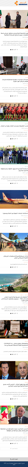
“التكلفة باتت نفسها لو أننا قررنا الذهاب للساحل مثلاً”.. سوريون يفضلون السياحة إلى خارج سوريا (14, 299)
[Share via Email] (10, 50)
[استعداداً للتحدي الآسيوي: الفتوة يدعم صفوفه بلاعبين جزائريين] (14, 154)
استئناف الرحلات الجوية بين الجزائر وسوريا (15, 213)
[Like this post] (17, 50)
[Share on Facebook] (15, 50)
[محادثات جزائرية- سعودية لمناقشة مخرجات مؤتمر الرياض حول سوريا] (14, 65)
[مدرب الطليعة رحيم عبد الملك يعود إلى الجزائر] (14, 112)
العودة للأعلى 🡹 (14, 459)
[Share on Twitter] (14, 50)
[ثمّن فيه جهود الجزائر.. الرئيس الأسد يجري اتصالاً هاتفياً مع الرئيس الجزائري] (14, 370)
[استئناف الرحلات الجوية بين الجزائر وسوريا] (14, 199)
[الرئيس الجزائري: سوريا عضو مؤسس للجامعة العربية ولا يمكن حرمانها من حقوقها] (14, 415)
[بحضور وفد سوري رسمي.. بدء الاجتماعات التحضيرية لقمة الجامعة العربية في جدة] (14, 329)
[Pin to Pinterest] (12, 50)
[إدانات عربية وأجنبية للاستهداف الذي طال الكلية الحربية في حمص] (14, 242)
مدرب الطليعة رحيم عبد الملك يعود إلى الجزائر (14, 126)
